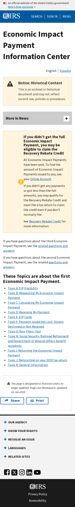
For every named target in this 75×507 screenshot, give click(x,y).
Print (40, 400)
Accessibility (37, 501)
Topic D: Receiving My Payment (29, 312)
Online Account (40, 179)
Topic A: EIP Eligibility (23, 288)
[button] (52, 17)
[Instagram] (22, 471)
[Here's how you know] (37, 5)
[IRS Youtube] (37, 471)
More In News (17, 118)
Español (65, 71)
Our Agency (17, 422)
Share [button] (15, 400)
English (51, 71)
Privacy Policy (37, 494)
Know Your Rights (23, 431)
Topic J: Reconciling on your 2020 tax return (37, 360)
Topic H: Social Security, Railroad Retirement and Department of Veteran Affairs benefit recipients (38, 341)
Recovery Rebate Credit (45, 221)
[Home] (11, 15)
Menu (67, 17)
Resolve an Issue (21, 439)
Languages (17, 448)
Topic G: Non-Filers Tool (24, 331)
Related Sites (19, 456)
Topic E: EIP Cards (20, 317)
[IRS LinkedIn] (29, 471)
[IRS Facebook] (7, 471)
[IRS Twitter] (14, 471)
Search (36, 17)
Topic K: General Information (28, 365)
